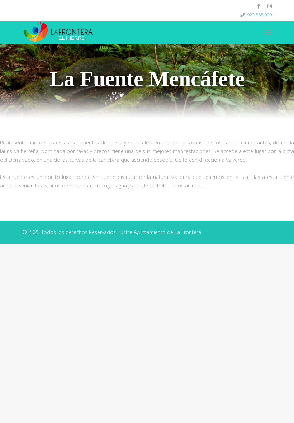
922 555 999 (259, 15)
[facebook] (258, 6)
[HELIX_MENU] (268, 32)
